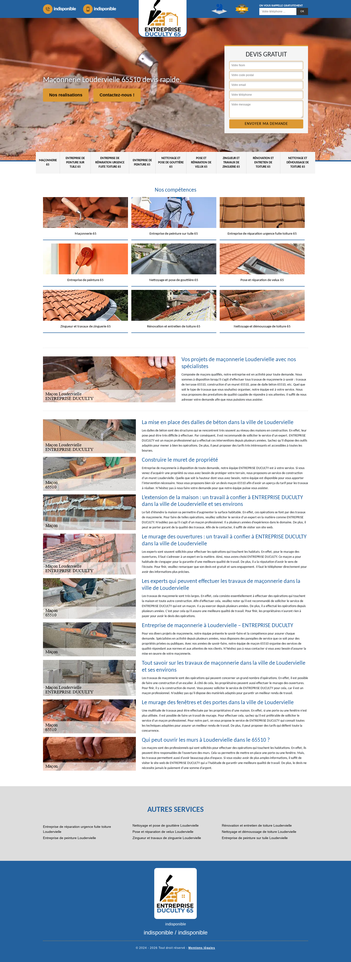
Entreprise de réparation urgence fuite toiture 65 (109, 162)
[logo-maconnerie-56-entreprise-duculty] (175, 893)
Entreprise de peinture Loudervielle (69, 838)
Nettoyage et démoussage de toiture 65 (298, 162)
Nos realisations (65, 95)
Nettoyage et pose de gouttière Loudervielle (166, 825)
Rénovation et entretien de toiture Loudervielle (257, 825)
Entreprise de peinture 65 (142, 162)
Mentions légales (201, 948)
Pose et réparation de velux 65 (201, 162)
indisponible (65, 8)
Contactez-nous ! (117, 95)
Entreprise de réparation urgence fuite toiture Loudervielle (77, 829)
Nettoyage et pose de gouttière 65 (171, 162)
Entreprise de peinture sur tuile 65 (75, 162)
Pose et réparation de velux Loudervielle (163, 832)
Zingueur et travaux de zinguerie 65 (231, 162)
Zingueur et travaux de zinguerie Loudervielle (167, 838)
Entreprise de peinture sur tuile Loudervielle (255, 838)
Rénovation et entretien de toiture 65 (263, 162)
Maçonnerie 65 (48, 162)
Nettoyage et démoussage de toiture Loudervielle (259, 832)
